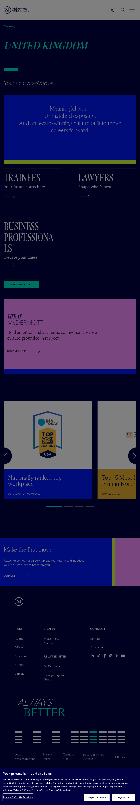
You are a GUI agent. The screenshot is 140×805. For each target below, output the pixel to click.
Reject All (123, 797)
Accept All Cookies (97, 797)
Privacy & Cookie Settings (18, 797)
